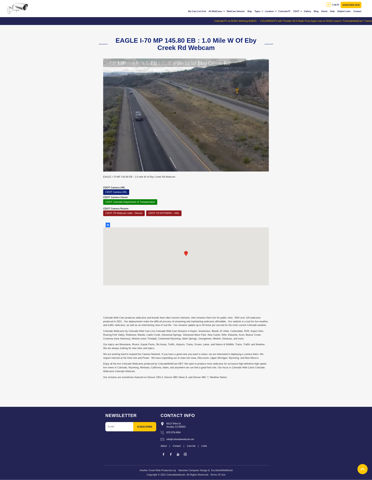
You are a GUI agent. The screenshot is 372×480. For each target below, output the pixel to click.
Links (204, 446)
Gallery (307, 11)
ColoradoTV (284, 11)
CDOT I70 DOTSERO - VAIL (163, 213)
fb (163, 454)
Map (249, 11)
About (324, 11)
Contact (357, 11)
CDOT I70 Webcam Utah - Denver (124, 213)
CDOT (296, 11)
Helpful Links (344, 11)
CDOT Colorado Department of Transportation (130, 202)
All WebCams (215, 11)
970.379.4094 (173, 432)
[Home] (18, 8)
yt (178, 454)
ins (185, 454)
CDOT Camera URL (116, 192)
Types (257, 11)
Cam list (191, 446)
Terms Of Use (217, 474)
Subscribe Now (351, 5)
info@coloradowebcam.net (180, 439)
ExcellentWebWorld (222, 470)
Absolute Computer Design (192, 470)
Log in (335, 4)
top (362, 469)
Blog (316, 11)
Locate (108, 225)
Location (269, 11)
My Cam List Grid (197, 11)
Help (332, 11)
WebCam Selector (236, 11)
